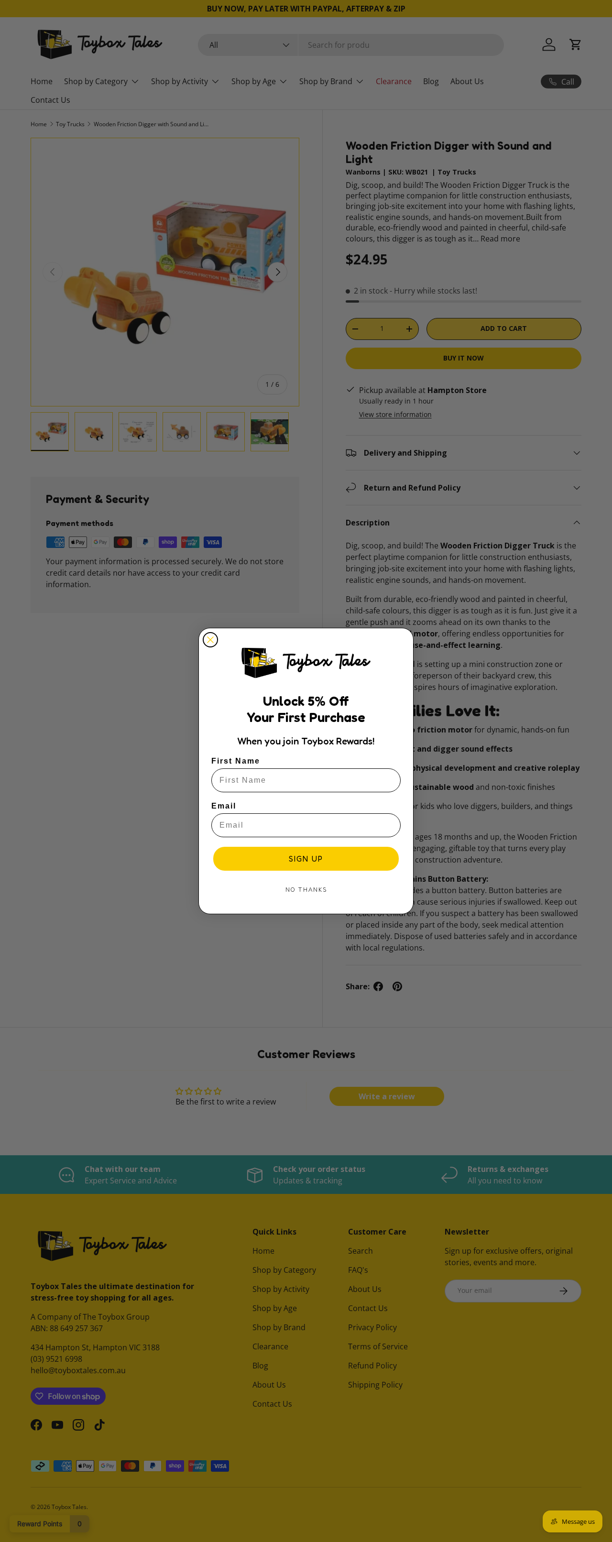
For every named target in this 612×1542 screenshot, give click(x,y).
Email (223, 806)
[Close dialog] (210, 640)
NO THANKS (306, 889)
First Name (235, 761)
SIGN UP (306, 859)
